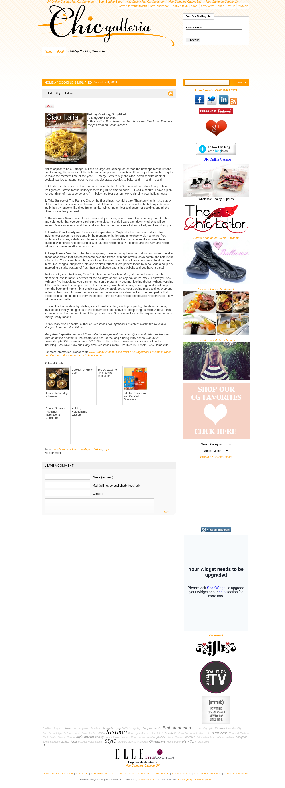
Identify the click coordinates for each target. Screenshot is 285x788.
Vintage (243, 6)
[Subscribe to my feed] (233, 104)
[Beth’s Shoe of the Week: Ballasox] (216, 283)
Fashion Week (86, 741)
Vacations (95, 728)
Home (48, 51)
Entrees (67, 728)
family (157, 728)
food (74, 741)
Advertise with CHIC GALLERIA (216, 90)
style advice (85, 737)
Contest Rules (181, 773)
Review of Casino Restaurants (216, 289)
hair (195, 733)
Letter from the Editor (58, 773)
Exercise (47, 733)
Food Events (185, 733)
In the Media (127, 773)
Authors (220, 737)
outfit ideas (220, 733)
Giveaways (207, 6)
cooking (72, 449)
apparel (142, 737)
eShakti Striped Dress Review (216, 340)
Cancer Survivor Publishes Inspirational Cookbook (55, 413)
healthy (151, 737)
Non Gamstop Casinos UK (143, 765)
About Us (82, 773)
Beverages (134, 733)
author (65, 741)
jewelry (161, 737)
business (55, 741)
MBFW (101, 733)
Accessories (148, 733)
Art (198, 737)
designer (241, 737)
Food (194, 6)
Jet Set (92, 733)
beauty (99, 737)
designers (83, 728)
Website (98, 493)
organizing (203, 741)
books (53, 737)
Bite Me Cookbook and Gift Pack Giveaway (135, 396)
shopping (135, 728)
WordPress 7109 (146, 779)
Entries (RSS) (185, 779)
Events (132, 741)
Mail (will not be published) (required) (116, 485)
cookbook (59, 449)
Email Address (194, 27)
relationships (208, 737)
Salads (160, 733)
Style (231, 6)
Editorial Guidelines (207, 773)
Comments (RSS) (202, 779)
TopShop (47, 728)
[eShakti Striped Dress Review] (216, 379)
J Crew (133, 737)
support (99, 741)
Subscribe (144, 773)
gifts (211, 728)
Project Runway (175, 737)
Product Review (66, 737)
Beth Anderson (159, 6)
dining (46, 741)
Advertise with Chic (103, 773)
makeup (230, 737)
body (84, 733)
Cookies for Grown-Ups (83, 371)
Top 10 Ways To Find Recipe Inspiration (107, 372)
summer (196, 728)
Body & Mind (180, 6)
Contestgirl (216, 635)
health (169, 733)
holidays (85, 449)
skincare (122, 741)
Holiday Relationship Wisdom (79, 411)
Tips (107, 449)
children (190, 737)
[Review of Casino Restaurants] (216, 334)
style (110, 740)
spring (124, 737)
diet (209, 733)
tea (74, 728)
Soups (56, 728)
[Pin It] (50, 107)
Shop (221, 6)
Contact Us (162, 773)
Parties (97, 449)
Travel (108, 737)
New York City (234, 728)
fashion (116, 731)
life (175, 733)
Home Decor (174, 741)
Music (116, 737)
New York (189, 741)
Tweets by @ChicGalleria (216, 456)
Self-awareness (72, 733)
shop (205, 728)
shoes (202, 733)
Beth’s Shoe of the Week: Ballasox (216, 238)
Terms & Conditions (236, 773)
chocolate (142, 741)
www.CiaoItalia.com (101, 352)
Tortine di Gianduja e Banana (57, 395)
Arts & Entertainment (133, 6)
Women (220, 728)
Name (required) (103, 477)
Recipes (147, 728)
